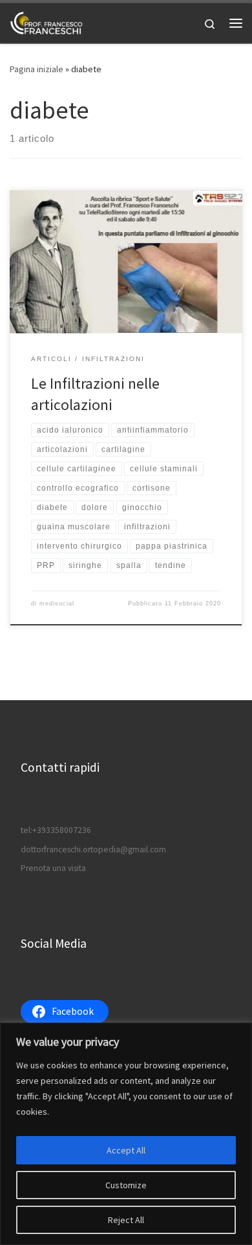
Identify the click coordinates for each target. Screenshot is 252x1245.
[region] (126, 1134)
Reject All (126, 1220)
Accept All (126, 1150)
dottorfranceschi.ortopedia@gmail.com (93, 849)
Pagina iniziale (36, 69)
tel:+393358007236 (56, 830)
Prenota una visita (53, 868)
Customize (126, 1185)
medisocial (56, 603)
